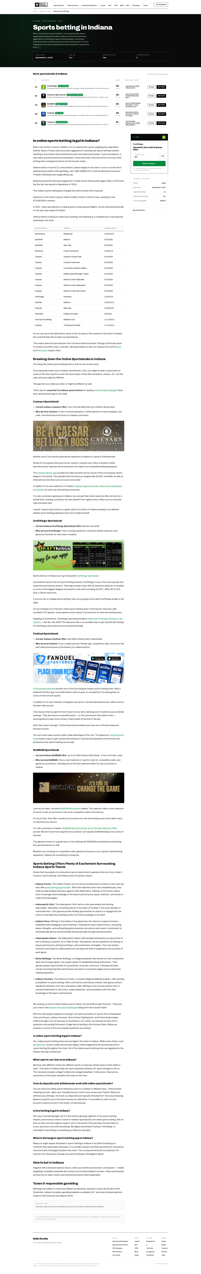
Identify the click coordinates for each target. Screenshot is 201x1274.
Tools (35, 11)
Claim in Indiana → (149, 163)
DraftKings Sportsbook (87, 576)
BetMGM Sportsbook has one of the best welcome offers (89, 828)
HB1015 (163, 201)
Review (151, 87)
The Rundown (161, 4)
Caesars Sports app (47, 473)
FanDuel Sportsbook (43, 689)
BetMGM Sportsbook (70, 808)
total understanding (105, 390)
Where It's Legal (45, 11)
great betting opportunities (58, 887)
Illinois (118, 347)
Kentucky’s (42, 350)
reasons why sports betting (62, 1007)
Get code (161, 87)
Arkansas (40, 1045)
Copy (162, 156)
